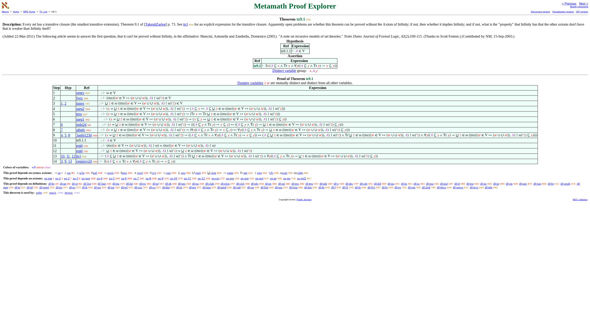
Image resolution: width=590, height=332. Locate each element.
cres (259, 173)
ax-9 (160, 178)
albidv (80, 130)
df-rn (179, 187)
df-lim (264, 187)
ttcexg (69, 192)
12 (73, 156)
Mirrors (5, 11)
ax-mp (48, 178)
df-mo (182, 183)
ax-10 (173, 178)
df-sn (483, 183)
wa (69, 173)
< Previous (569, 3)
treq (79, 114)
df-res (192, 187)
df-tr (17, 187)
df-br (551, 183)
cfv (271, 173)
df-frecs (441, 187)
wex (124, 173)
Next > (583, 3)
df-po (59, 187)
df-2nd (426, 187)
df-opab (565, 183)
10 (63, 156)
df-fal (129, 183)
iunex (80, 103)
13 (70, 161)
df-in (404, 183)
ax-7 (136, 178)
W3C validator (580, 199)
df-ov (398, 187)
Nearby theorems (579, 6)
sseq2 (80, 109)
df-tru (115, 183)
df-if (457, 183)
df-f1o (371, 187)
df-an (63, 183)
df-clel (240, 183)
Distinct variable (284, 71)
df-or (75, 183)
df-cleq (225, 183)
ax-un (286, 178)
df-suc (279, 187)
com (284, 173)
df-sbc (349, 183)
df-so (72, 187)
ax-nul (259, 178)
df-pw (470, 183)
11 (68, 156)
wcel (140, 173)
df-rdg (489, 187)
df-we (97, 187)
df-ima (207, 187)
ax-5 (112, 178)
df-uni (523, 183)
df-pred (221, 187)
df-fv (385, 187)
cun (168, 173)
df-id (30, 187)
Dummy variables (250, 83)
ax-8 (148, 178)
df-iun (537, 183)
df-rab (323, 183)
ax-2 (67, 178)
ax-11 (187, 178)
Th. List (43, 11)
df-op (509, 183)
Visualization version (563, 11)
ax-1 (58, 178)
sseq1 (80, 119)
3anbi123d (84, 135)
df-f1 (345, 187)
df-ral (281, 183)
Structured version (540, 11)
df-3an (102, 183)
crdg (300, 173)
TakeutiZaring (155, 24)
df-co (152, 187)
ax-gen (86, 178)
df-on (250, 187)
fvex (79, 98)
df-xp (111, 187)
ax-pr (273, 178)
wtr (245, 173)
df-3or (87, 183)
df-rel (124, 187)
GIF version (582, 11)
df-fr (84, 187)
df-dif (377, 183)
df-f (333, 187)
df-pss (430, 183)
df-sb (168, 183)
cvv (154, 173)
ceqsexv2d (84, 161)
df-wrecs (458, 187)
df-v (336, 183)
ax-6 (124, 178)
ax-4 (99, 178)
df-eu (195, 183)
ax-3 (75, 178)
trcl (185, 24)
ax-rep (230, 178)
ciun (213, 173)
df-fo (358, 187)
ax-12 (201, 178)
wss (183, 173)
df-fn (321, 187)
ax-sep (245, 178)
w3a (81, 173)
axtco (52, 192)
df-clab (209, 183)
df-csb (363, 183)
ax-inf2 (301, 178)
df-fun (308, 187)
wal (95, 173)
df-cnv (138, 187)
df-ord (237, 187)
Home (16, 11)
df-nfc (254, 183)
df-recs (474, 187)
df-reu (309, 183)
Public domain (304, 199)
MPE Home (29, 11)
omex (80, 93)
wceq (110, 173)
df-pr (496, 183)
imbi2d (81, 125)
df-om (411, 187)
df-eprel (44, 187)
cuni (198, 173)
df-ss (416, 183)
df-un (391, 183)
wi (59, 173)
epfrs (39, 192)
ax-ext (215, 178)
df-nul (444, 183)
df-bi (51, 183)
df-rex (295, 183)
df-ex (142, 183)
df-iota (293, 187)
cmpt (230, 173)
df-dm (166, 187)
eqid (79, 146)
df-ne (268, 183)
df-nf (156, 183)
